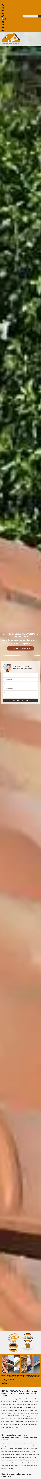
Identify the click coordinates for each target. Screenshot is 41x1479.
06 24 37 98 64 (3, 25)
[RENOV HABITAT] (10, 39)
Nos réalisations (20, 648)
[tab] (20, 739)
